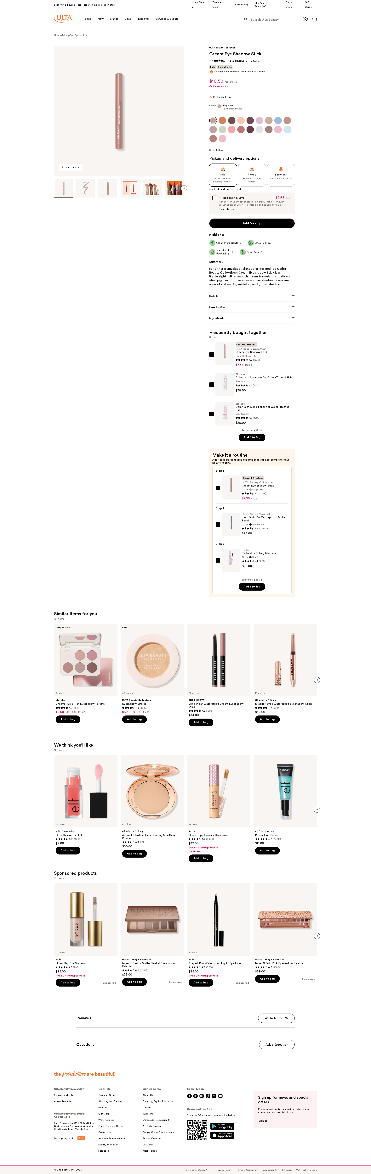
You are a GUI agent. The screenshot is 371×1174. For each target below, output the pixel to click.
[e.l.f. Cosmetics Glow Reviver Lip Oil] (85, 800)
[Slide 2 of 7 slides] (85, 188)
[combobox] (252, 108)
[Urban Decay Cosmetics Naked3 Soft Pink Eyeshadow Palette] (285, 928)
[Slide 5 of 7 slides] (152, 188)
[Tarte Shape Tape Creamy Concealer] (218, 804)
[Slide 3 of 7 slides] (107, 188)
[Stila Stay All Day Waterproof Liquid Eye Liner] (218, 930)
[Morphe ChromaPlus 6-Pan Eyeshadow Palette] (85, 669)
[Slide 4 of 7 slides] (130, 188)
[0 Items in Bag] (314, 19)
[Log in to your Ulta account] (305, 18)
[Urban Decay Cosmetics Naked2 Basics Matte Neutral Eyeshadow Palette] (152, 929)
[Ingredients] (252, 318)
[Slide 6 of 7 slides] (174, 188)
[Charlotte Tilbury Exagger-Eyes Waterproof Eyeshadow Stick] (285, 669)
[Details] (252, 296)
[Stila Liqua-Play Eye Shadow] (85, 930)
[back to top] (359, 1162)
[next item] (184, 188)
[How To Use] (252, 307)
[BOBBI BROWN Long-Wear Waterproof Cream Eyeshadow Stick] (218, 670)
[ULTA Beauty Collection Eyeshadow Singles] (152, 669)
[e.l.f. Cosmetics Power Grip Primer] (285, 800)
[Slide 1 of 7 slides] (63, 188)
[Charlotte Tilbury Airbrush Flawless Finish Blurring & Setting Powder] (152, 801)
